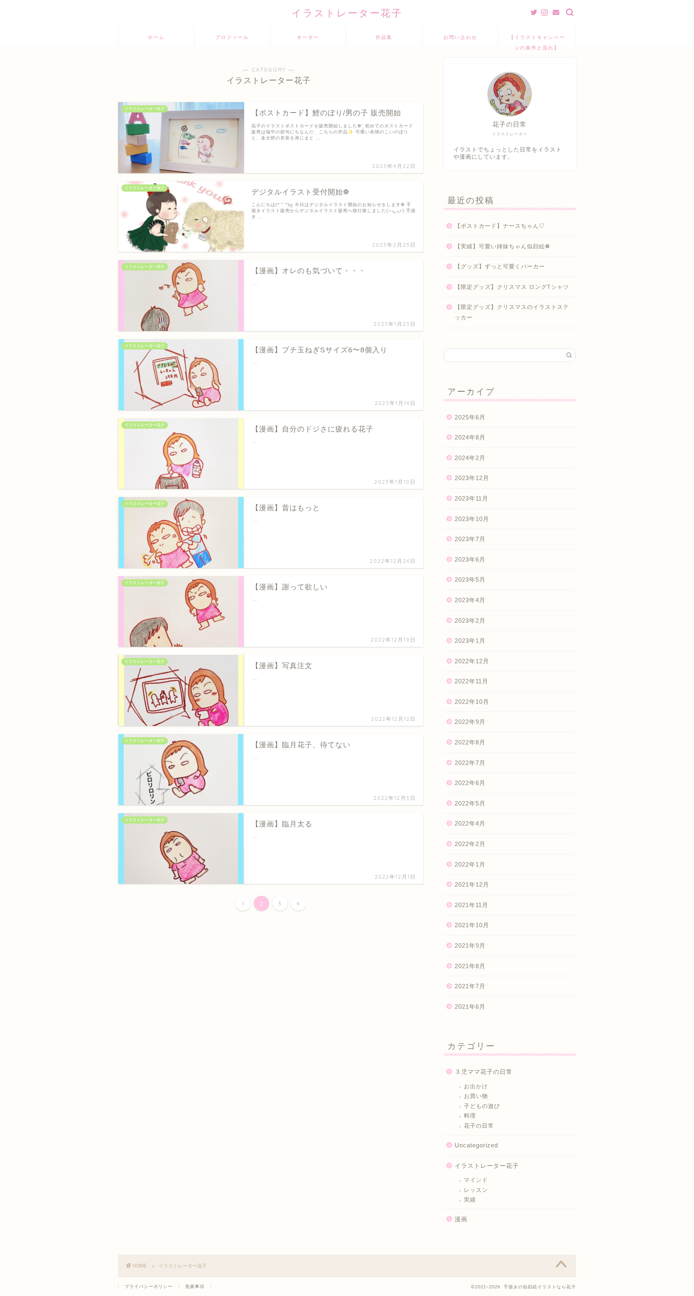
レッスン (476, 1190)
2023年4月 (470, 600)
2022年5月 (470, 803)
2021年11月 (471, 904)
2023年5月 (470, 579)
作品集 (384, 37)
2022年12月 (472, 661)
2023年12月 (472, 477)
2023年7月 (470, 539)
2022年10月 (472, 701)
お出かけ (476, 1086)
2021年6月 (470, 1006)
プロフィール (232, 37)
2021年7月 (470, 986)
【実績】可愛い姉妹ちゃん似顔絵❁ (502, 246)
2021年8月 (470, 966)
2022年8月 (470, 742)
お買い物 (476, 1096)
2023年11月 (471, 498)
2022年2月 (470, 843)
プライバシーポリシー (149, 1286)
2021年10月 (472, 925)
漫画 (461, 1219)
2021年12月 (472, 884)
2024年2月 (470, 457)
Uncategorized (476, 1145)
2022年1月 (470, 864)
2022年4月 (470, 823)
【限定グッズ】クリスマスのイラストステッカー (512, 312)
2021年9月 (470, 945)
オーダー (308, 37)
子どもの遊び (482, 1106)
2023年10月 (472, 518)
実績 (470, 1200)
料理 (470, 1116)
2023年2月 (470, 620)
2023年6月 (470, 559)
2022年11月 (471, 681)
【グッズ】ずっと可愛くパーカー (500, 267)
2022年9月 (470, 721)
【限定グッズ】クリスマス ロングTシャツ (512, 287)
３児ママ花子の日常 (483, 1071)
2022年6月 (470, 782)
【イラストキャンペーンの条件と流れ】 (537, 40)
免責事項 (194, 1286)
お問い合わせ (460, 37)
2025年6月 (470, 417)
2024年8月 (470, 437)
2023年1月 (470, 640)
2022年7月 (470, 762)
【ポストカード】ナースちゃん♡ (500, 226)
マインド (476, 1180)
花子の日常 (479, 1126)
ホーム (156, 37)
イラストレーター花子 (347, 13)
